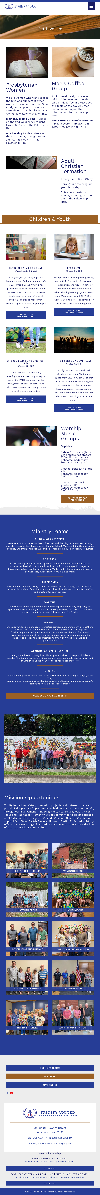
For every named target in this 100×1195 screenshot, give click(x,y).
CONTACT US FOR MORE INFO (77, 499)
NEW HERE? (50, 1076)
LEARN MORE (50, 1168)
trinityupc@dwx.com (59, 1137)
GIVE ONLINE (50, 1085)
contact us (26, 315)
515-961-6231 (36, 1137)
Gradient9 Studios (66, 1192)
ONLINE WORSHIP (50, 1068)
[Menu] (91, 6)
